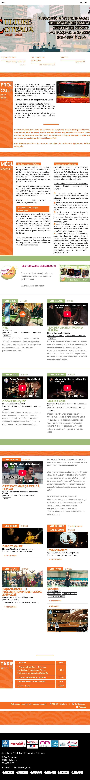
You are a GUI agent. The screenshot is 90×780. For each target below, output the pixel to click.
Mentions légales (22, 767)
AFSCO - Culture (59, 704)
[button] (22, 555)
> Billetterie (54, 606)
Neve (33, 777)
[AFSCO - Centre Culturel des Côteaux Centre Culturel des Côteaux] (4, 2)
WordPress (54, 777)
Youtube (82, 707)
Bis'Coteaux (79, 704)
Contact (6, 767)
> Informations (10, 555)
